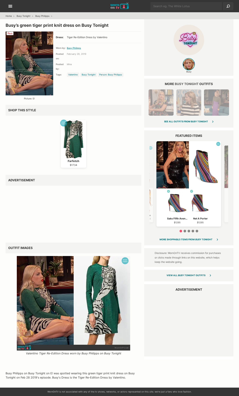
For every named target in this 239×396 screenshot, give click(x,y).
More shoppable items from (186, 239)
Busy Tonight (23, 16)
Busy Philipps (42, 16)
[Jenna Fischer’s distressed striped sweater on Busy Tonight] (188, 102)
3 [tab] (189, 231)
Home (9, 16)
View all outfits (186, 275)
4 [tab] (193, 231)
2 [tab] (185, 231)
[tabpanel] (188, 184)
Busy (188, 71)
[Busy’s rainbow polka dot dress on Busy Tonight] (161, 102)
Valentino (73, 74)
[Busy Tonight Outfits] (189, 40)
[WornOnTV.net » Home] (119, 6)
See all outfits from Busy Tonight (186, 121)
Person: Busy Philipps (110, 74)
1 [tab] (181, 231)
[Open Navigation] (10, 6)
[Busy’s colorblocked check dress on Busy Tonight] (216, 102)
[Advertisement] (73, 212)
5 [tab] (197, 231)
